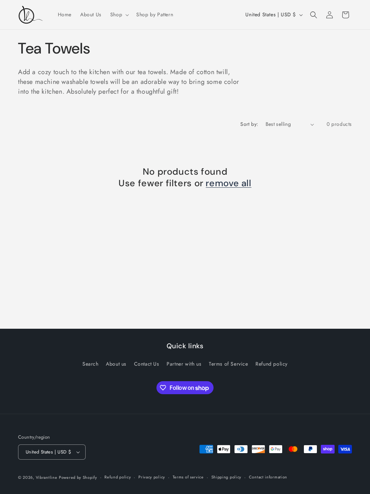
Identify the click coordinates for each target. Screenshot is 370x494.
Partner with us (184, 363)
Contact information (268, 477)
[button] (119, 14)
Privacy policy (151, 477)
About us (116, 363)
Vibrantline (46, 477)
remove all (228, 183)
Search (90, 363)
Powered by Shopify (78, 477)
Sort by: (249, 124)
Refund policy (271, 363)
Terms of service (188, 477)
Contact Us (146, 363)
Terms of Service (228, 363)
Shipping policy (226, 477)
